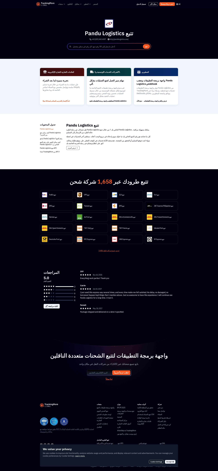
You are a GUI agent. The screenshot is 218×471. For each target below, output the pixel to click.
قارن (118, 427)
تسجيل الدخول (141, 4)
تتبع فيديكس (143, 443)
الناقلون (70, 4)
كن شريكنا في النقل (164, 425)
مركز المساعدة (122, 420)
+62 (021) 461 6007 (99, 39)
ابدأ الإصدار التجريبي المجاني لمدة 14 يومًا (56, 101)
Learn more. (80, 456)
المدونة (119, 417)
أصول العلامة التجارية (124, 424)
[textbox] (111, 47)
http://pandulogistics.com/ (119, 39)
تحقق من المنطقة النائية (145, 408)
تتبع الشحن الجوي (102, 411)
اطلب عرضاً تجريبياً (121, 373)
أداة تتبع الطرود (142, 411)
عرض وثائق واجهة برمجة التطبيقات (155, 101)
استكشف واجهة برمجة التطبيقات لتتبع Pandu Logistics (108, 101)
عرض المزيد (72, 148)
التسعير (95, 4)
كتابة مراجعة (53, 306)
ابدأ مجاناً (109, 379)
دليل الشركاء (162, 421)
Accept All (170, 462)
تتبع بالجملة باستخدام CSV (145, 414)
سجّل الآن (153, 4)
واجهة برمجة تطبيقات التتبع (105, 408)
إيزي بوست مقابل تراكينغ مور (126, 434)
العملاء (160, 414)
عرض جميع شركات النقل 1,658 (109, 251)
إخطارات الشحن (102, 424)
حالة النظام (161, 428)
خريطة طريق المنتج (164, 418)
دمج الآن (139, 101)
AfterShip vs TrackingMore (126, 431)
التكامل (99, 427)
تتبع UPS (120, 443)
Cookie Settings (156, 462)
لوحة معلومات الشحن (104, 414)
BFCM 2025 (121, 408)
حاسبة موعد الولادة (143, 418)
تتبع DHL (162, 443)
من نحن (160, 408)
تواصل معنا (161, 411)
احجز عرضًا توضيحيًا (167, 4)
